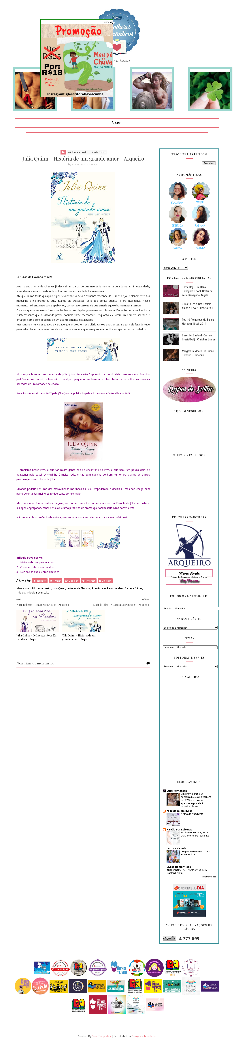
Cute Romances (177, 790)
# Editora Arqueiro (78, 152)
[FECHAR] (108, 22)
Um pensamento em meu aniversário (195, 852)
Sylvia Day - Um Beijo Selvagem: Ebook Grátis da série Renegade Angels (197, 291)
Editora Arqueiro (41, 588)
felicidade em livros (180, 811)
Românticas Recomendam (108, 588)
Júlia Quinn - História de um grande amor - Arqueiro (79, 637)
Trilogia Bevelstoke (38, 592)
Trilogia (20, 592)
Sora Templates (101, 1036)
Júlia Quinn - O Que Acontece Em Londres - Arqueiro (36, 637)
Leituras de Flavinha (78, 588)
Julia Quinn (59, 588)
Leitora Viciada (176, 848)
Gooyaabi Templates (144, 1036)
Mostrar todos (209, 876)
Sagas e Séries (133, 588)
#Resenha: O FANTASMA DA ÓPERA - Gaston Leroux (187, 871)
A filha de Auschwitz (192, 813)
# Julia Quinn (98, 152)
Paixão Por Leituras (179, 829)
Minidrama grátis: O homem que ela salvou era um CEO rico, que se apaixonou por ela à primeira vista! (196, 800)
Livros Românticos (179, 866)
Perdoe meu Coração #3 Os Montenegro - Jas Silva (195, 834)
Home (116, 123)
